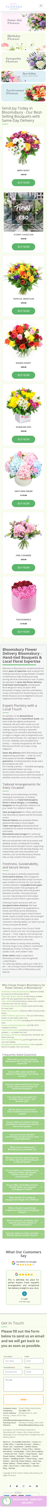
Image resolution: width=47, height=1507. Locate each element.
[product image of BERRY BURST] (23, 148)
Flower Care (7, 1446)
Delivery (36, 1444)
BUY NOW (23, 182)
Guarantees (18, 1446)
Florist (21, 1454)
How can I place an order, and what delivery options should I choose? (22, 1234)
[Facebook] (10, 1486)
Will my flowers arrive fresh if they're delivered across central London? (22, 1111)
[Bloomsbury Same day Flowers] (23, 22)
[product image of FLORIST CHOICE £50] (23, 212)
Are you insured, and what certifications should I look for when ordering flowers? (22, 1136)
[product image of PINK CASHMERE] (23, 533)
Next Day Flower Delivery (21, 1461)
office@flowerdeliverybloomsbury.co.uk (18, 1420)
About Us (6, 1442)
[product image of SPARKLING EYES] (23, 404)
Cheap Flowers (31, 1454)
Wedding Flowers (17, 1458)
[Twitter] (16, 1486)
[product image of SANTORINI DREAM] (23, 468)
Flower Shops (31, 1458)
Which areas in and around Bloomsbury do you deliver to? (22, 1148)
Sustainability (19, 1451)
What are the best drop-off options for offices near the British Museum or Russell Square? (22, 1159)
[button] (5, 1286)
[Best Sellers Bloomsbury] (23, 76)
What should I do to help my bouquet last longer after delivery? (22, 1198)
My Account (14, 1466)
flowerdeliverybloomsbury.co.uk (31, 1425)
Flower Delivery (23, 1463)
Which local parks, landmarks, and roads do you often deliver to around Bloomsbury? (22, 1222)
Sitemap (12, 1468)
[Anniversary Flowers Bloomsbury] (23, 92)
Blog (5, 1468)
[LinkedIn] (30, 1486)
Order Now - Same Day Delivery (27, 1501)
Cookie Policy (8, 1444)
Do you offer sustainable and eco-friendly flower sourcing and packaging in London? (22, 1187)
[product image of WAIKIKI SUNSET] (23, 340)
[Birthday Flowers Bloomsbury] (23, 41)
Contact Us (36, 1442)
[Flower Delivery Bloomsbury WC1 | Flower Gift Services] (13, 5)
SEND (23, 1399)
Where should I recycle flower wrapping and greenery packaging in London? (22, 1210)
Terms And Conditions (34, 1451)
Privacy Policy (27, 1449)
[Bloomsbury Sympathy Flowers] (23, 61)
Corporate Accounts (23, 1444)
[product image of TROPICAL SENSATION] (23, 276)
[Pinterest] (36, 1486)
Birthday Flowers (23, 1456)
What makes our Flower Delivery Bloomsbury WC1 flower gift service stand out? (22, 1061)
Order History (26, 1466)
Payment (16, 1449)
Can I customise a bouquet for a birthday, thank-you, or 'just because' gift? (22, 1099)
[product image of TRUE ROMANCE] (23, 597)
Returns (36, 1466)
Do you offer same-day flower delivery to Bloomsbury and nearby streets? (22, 1073)
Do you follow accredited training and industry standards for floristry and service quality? (22, 1124)
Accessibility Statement (21, 1442)
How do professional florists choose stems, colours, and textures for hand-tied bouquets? (22, 1086)
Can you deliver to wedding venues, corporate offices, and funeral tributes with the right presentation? (22, 1173)
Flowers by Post (10, 1454)
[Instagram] (23, 1486)
